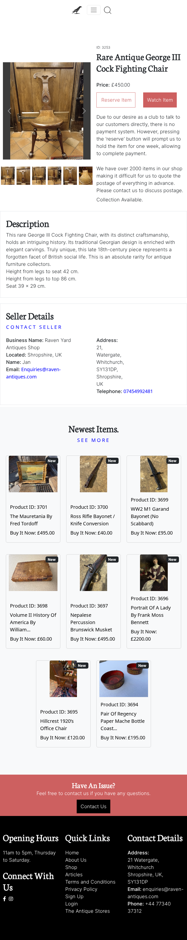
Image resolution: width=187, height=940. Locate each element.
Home (72, 853)
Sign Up (74, 896)
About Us (75, 860)
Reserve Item (116, 100)
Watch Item (160, 100)
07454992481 (138, 391)
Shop (71, 867)
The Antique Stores (87, 911)
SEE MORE (93, 440)
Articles (74, 874)
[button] (9, 111)
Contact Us (93, 806)
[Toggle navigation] (94, 10)
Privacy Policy (81, 889)
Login (71, 904)
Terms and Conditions (90, 882)
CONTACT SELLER (34, 327)
